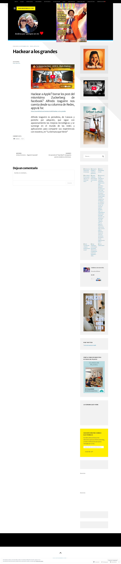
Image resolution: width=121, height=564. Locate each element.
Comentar (69, 183)
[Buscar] (94, 156)
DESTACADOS (47, 1)
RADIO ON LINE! (81, 1)
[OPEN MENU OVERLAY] (15, 8)
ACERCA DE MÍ (56, 1)
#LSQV (22, 1)
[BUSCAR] (103, 156)
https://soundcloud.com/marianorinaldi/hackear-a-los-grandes (48, 111)
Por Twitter (88, 342)
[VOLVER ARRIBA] (60, 553)
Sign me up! (89, 451)
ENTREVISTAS (29, 1)
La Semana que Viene (90, 404)
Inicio (16, 1)
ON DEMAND (38, 1)
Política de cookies (39, 561)
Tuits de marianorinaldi (89, 345)
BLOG (64, 1)
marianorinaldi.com (26, 8)
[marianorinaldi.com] (60, 22)
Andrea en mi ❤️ (101, 1)
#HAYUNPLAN (71, 1)
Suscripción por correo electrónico (92, 434)
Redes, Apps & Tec (34, 46)
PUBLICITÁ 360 (91, 1)
